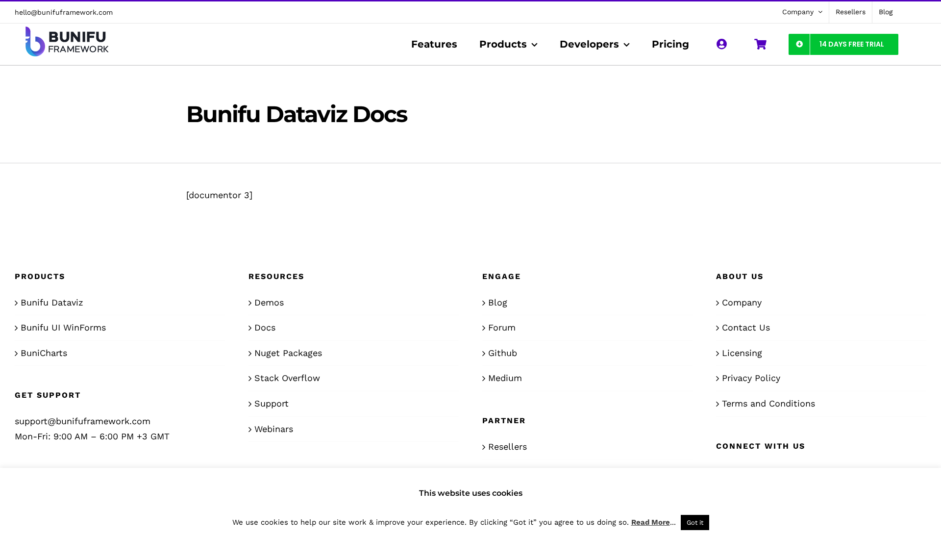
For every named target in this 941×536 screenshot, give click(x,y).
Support (271, 403)
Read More (650, 522)
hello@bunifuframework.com (64, 12)
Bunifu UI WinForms (63, 327)
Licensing (742, 353)
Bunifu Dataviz (52, 302)
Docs (264, 327)
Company (742, 302)
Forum (502, 327)
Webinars (273, 429)
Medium (505, 378)
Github (502, 353)
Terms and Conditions (768, 403)
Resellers (507, 446)
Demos (269, 302)
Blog (497, 302)
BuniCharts (44, 353)
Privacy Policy (751, 378)
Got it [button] (695, 522)
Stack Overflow (287, 378)
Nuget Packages (288, 353)
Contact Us (746, 327)
